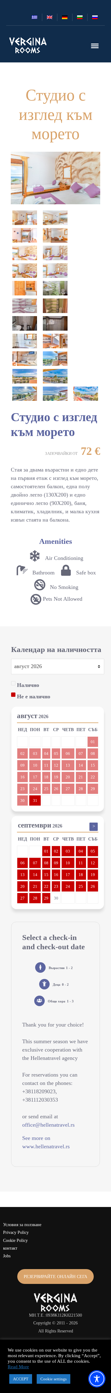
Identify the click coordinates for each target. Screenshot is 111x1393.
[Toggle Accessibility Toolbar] (97, 1379)
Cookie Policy (15, 1240)
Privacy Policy (16, 1232)
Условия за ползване (22, 1224)
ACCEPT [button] (20, 1379)
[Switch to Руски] (95, 17)
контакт (10, 1248)
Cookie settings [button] (53, 1379)
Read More (18, 1366)
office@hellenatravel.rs (48, 1125)
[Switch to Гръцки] (34, 17)
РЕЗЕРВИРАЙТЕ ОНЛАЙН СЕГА (55, 1276)
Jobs (6, 1256)
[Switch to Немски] (65, 17)
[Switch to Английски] (50, 17)
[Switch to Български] (80, 17)
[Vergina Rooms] (28, 45)
